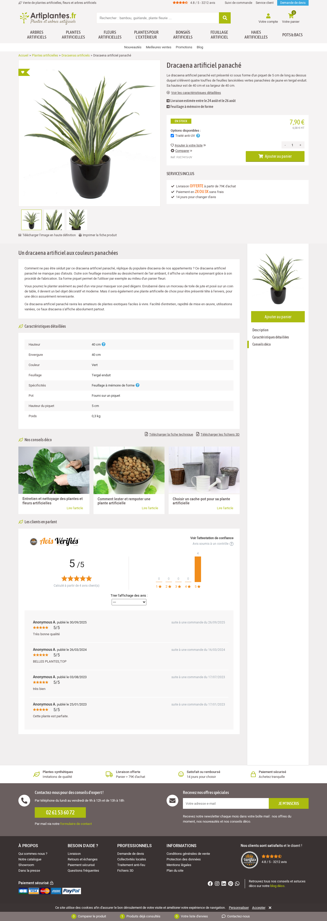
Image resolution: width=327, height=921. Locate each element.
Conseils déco (261, 344)
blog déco (277, 885)
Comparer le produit (89, 916)
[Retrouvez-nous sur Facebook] (211, 884)
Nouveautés (133, 47)
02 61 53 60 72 (60, 812)
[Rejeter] (269, 908)
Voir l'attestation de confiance (211, 538)
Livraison (74, 853)
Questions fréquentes (83, 870)
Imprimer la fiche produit (100, 235)
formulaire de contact (76, 823)
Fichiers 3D (125, 870)
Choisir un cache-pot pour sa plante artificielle (201, 501)
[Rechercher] (225, 18)
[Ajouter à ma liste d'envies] (24, 72)
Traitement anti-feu (131, 864)
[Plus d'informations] (103, 344)
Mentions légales (179, 864)
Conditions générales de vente (188, 853)
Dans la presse (29, 870)
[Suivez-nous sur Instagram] (218, 884)
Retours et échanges (83, 859)
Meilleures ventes (158, 47)
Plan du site (175, 870)
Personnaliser (239, 908)
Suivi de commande (238, 3)
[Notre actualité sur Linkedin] (224, 884)
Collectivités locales (131, 859)
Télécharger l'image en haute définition (49, 235)
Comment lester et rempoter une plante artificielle (124, 501)
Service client (265, 3)
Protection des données (184, 859)
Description (260, 330)
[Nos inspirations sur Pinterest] (231, 884)
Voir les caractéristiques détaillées (196, 93)
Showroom (26, 864)
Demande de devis (293, 3)
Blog (200, 47)
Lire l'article (75, 508)
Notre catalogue (29, 859)
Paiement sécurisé (81, 864)
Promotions (184, 47)
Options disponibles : (186, 131)
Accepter (258, 908)
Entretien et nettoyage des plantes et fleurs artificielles (52, 501)
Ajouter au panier (278, 156)
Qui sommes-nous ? (32, 853)
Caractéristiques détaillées (270, 337)
